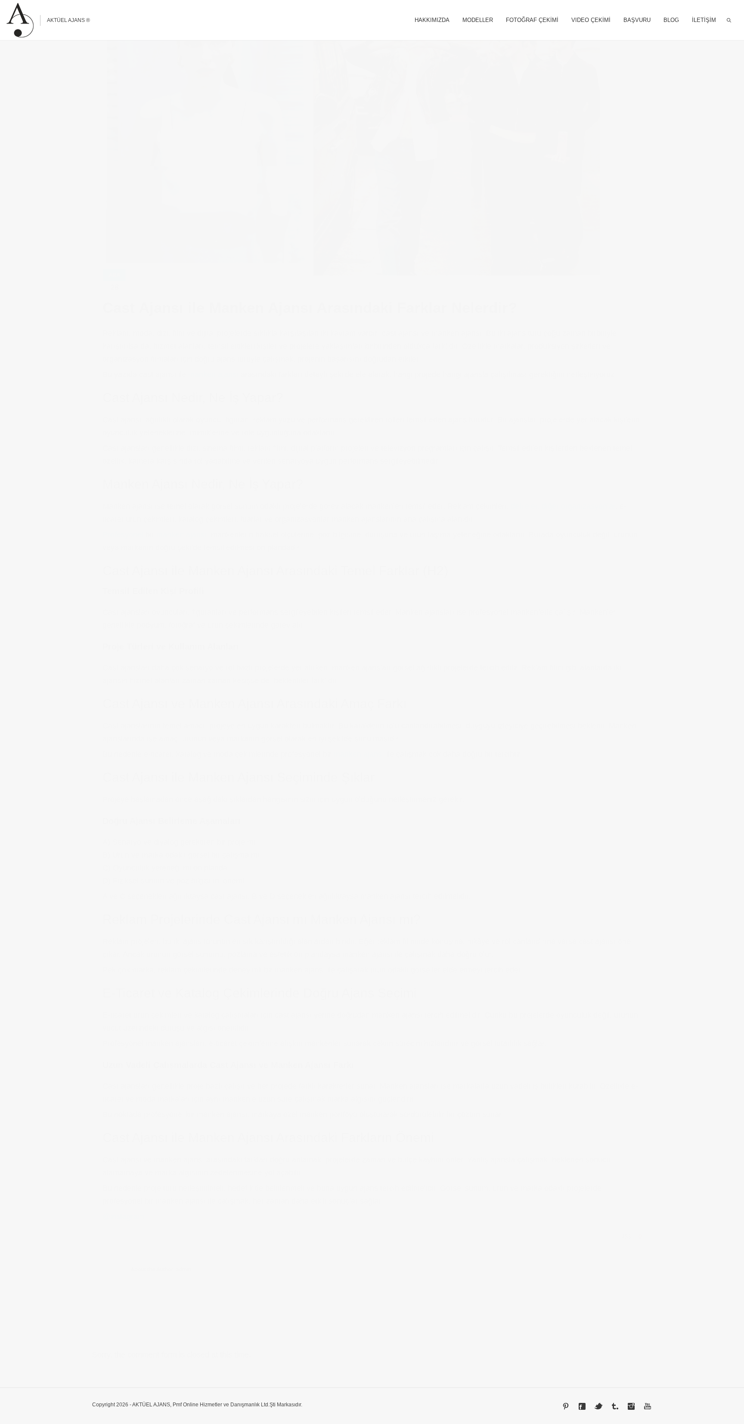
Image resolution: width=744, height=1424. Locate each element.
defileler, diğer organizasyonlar (563, 506)
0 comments (184, 291)
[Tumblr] (615, 1406)
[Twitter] (598, 1406)
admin (183, 1269)
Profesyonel (122, 534)
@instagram (123, 1216)
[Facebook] (582, 1406)
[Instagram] (631, 1406)
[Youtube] (647, 1406)
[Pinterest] (565, 1406)
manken (150, 291)
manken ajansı (213, 374)
